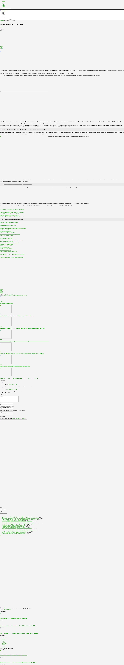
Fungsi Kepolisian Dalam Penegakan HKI (6, 241)
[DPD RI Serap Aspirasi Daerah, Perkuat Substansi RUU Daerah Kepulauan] (6, 363)
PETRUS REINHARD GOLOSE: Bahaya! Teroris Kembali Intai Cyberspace (12, 212)
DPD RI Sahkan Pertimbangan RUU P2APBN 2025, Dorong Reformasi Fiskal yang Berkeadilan (19, 378)
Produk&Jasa (4, 4)
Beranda (3, 1)
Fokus (3, 644)
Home (1, 20)
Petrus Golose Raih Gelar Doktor (5, 229)
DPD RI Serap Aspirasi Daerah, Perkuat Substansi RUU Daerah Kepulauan (15, 366)
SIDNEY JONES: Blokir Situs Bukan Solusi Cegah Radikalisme (10, 213)
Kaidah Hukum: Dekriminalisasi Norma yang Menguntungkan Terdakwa (13, 526)
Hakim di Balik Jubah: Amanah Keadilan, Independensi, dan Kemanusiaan (13, 527)
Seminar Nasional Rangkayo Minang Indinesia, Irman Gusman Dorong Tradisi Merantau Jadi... (19, 633)
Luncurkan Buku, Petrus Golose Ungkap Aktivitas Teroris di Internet (10, 210)
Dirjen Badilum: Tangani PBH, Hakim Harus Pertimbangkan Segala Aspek (13, 525)
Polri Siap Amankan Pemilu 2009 (5, 247)
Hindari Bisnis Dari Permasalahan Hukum (6, 244)
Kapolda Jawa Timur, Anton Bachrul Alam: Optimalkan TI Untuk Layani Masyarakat (13, 228)
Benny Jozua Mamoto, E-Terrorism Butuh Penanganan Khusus (10, 234)
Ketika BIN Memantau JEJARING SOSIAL (7, 248)
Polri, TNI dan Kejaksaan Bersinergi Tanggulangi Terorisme (9, 215)
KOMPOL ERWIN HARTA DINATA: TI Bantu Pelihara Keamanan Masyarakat (12, 254)
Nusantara (3, 14)
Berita (3, 13)
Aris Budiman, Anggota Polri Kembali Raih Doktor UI (8, 232)
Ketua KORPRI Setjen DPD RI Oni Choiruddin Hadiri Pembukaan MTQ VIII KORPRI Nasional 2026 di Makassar (20, 523)
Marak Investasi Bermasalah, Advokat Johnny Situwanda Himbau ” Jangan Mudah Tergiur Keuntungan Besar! (22, 328)
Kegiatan (3, 6)
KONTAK (3, 646)
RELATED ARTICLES (3, 303)
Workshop (3, 5)
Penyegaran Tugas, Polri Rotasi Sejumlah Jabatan (8, 225)
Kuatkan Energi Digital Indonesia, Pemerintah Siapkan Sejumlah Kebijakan (11, 257)
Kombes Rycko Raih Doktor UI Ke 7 (5, 231)
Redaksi (1, 27)
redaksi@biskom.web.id (7, 609)
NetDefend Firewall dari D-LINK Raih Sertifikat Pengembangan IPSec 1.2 (15, 295)
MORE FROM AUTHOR (9, 303)
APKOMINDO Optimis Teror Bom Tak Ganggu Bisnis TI (9, 222)
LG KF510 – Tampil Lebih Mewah (10, 294)
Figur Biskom (4, 643)
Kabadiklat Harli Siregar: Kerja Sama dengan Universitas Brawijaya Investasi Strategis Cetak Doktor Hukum (22, 353)
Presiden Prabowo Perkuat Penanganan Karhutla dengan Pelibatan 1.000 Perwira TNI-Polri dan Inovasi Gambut (19, 530)
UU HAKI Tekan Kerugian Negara (5, 250)
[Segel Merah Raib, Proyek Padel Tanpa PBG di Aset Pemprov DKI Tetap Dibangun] (6, 313)
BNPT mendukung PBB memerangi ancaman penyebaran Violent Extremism (12, 209)
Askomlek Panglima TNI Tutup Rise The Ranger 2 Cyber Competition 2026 (13, 533)
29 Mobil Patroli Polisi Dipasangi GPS (6, 245)
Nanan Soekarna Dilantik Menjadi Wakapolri (7, 226)
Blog (3, 641)
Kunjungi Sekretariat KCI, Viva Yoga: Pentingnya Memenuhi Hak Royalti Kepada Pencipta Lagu (17, 528)
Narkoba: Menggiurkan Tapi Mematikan (6, 238)
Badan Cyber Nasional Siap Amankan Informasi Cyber (8, 251)
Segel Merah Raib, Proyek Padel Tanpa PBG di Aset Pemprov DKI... (13, 618)
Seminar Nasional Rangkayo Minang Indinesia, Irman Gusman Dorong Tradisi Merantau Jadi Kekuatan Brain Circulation (24, 341)
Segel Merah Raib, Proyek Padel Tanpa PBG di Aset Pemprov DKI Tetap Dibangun (16, 315)
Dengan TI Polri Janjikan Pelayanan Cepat (6, 235)
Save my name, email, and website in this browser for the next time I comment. (13, 410)
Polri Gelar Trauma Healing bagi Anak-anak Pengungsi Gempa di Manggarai (14, 532)
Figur (3, 3)
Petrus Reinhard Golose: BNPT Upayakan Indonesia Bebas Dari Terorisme (12, 216)
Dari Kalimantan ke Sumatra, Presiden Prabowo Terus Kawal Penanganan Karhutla (15, 531)
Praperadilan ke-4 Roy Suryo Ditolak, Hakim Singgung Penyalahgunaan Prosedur (14, 524)
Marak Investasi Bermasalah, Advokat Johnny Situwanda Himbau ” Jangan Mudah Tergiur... (19, 625)
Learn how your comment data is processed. (18, 418)
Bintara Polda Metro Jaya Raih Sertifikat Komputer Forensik (9, 242)
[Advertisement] (62, 39)
